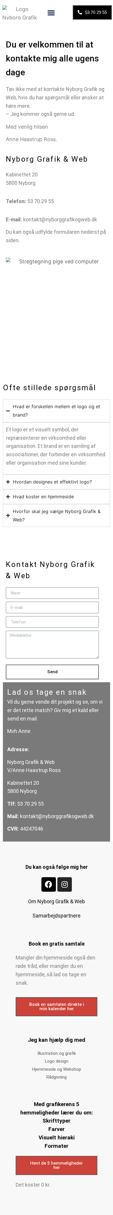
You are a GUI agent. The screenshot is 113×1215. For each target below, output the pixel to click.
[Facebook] (48, 884)
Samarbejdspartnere (56, 916)
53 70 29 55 (41, 201)
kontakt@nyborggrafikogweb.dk (60, 219)
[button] (51, 13)
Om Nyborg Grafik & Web (56, 901)
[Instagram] (64, 884)
